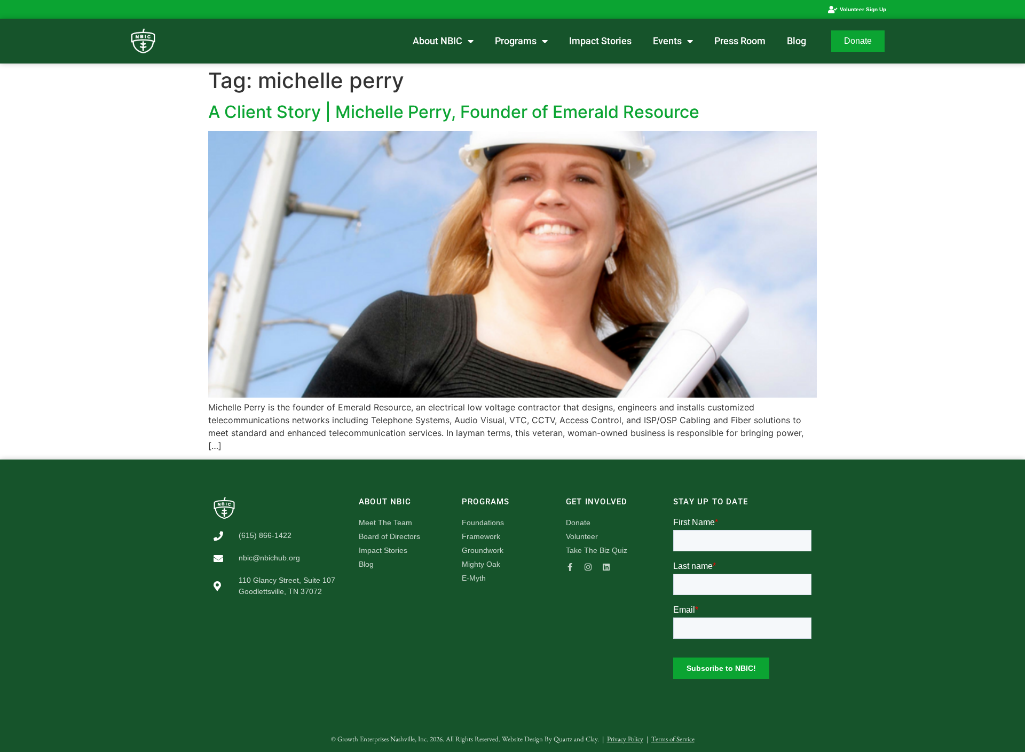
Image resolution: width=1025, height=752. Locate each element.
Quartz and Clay (575, 738)
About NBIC (437, 40)
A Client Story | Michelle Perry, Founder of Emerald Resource (453, 111)
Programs (516, 40)
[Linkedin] (606, 567)
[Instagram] (588, 567)
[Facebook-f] (570, 567)
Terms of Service (673, 738)
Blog (796, 40)
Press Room (740, 40)
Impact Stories (600, 40)
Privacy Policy (625, 738)
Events (667, 40)
